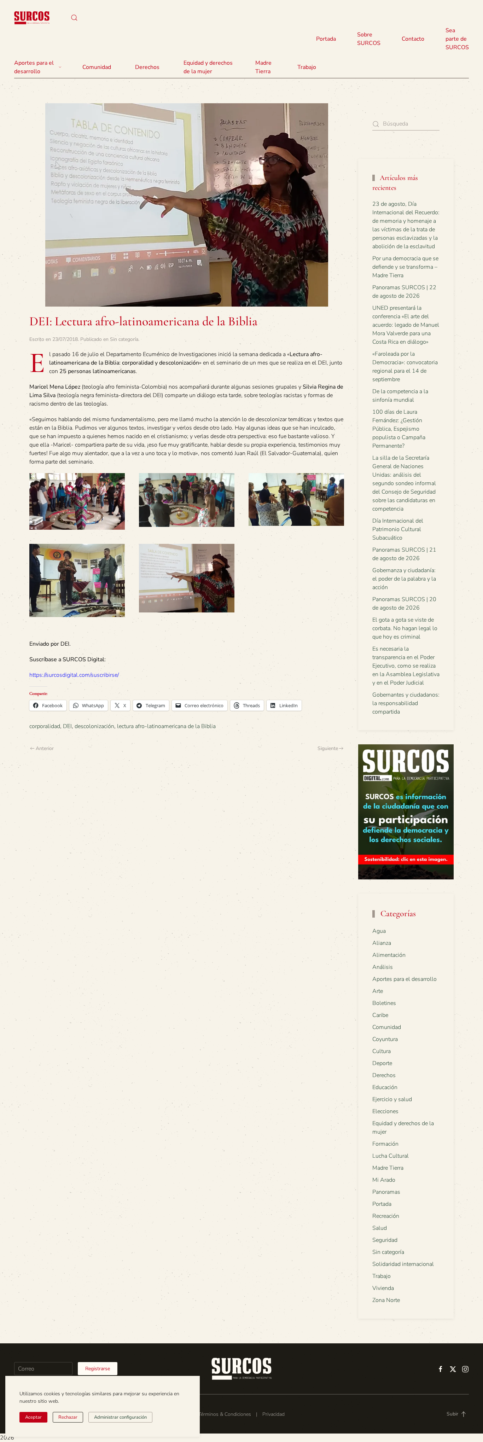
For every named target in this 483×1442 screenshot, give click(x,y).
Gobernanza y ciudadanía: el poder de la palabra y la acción (404, 578)
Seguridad (384, 1240)
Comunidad (386, 1027)
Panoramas (386, 1192)
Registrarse (97, 1368)
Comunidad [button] (96, 67)
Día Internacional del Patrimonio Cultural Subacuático (397, 529)
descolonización (94, 726)
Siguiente (328, 748)
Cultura (381, 1051)
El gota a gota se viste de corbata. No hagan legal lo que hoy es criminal (404, 628)
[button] (74, 17)
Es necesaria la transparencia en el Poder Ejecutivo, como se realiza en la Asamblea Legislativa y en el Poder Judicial (406, 666)
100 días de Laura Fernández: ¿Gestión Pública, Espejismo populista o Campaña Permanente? (398, 429)
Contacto (413, 39)
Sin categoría (124, 339)
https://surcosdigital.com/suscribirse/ (74, 675)
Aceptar (33, 1417)
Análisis (382, 967)
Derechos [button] (147, 67)
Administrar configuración (120, 1417)
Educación (384, 1087)
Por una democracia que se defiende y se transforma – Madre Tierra (405, 267)
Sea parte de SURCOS (457, 39)
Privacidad (273, 1414)
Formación (385, 1144)
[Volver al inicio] (32, 17)
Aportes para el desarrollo (404, 979)
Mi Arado (383, 1180)
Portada (326, 39)
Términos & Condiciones (224, 1414)
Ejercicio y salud (392, 1099)
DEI (67, 726)
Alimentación (389, 955)
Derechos (384, 1075)
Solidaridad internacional (403, 1264)
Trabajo (306, 67)
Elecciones (385, 1111)
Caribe (380, 1015)
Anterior (45, 748)
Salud (379, 1228)
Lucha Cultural (390, 1156)
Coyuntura (385, 1039)
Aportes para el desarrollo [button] (34, 67)
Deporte (382, 1063)
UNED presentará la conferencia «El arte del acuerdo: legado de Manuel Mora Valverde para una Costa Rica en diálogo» (405, 325)
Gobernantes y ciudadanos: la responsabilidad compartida (406, 703)
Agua (379, 931)
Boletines (384, 1003)
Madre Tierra (263, 67)
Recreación (385, 1216)
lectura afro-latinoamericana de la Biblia (166, 726)
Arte (377, 991)
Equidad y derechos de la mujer (208, 67)
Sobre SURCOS (368, 39)
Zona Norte (386, 1300)
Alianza (381, 943)
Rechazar (67, 1417)
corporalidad (44, 726)
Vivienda (383, 1288)
